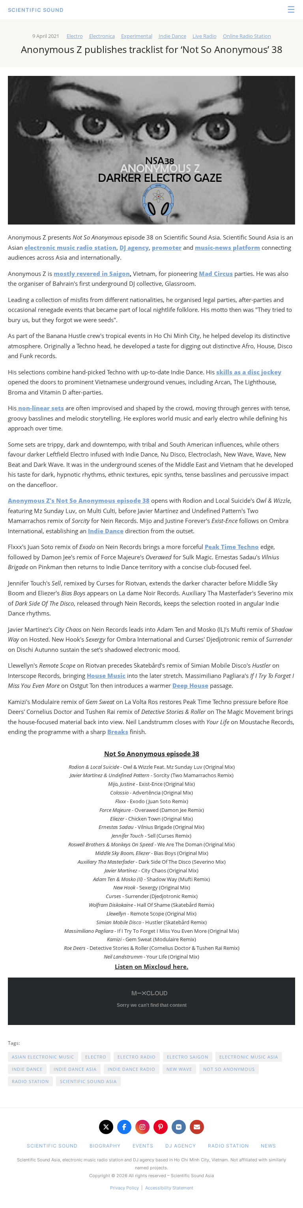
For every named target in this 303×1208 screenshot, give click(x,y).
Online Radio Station (247, 36)
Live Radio (205, 36)
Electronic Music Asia (248, 1057)
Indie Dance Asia (75, 1069)
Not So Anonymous (229, 1069)
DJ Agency (180, 1146)
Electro (75, 36)
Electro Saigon (187, 1057)
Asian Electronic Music (43, 1057)
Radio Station (30, 1081)
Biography (105, 1146)
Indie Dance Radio (131, 1069)
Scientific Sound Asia (88, 1081)
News (268, 1146)
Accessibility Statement (169, 1188)
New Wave (179, 1069)
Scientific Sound (36, 10)
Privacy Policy (124, 1188)
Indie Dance (172, 36)
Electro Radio (137, 1057)
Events (143, 1146)
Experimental (136, 36)
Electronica (102, 36)
